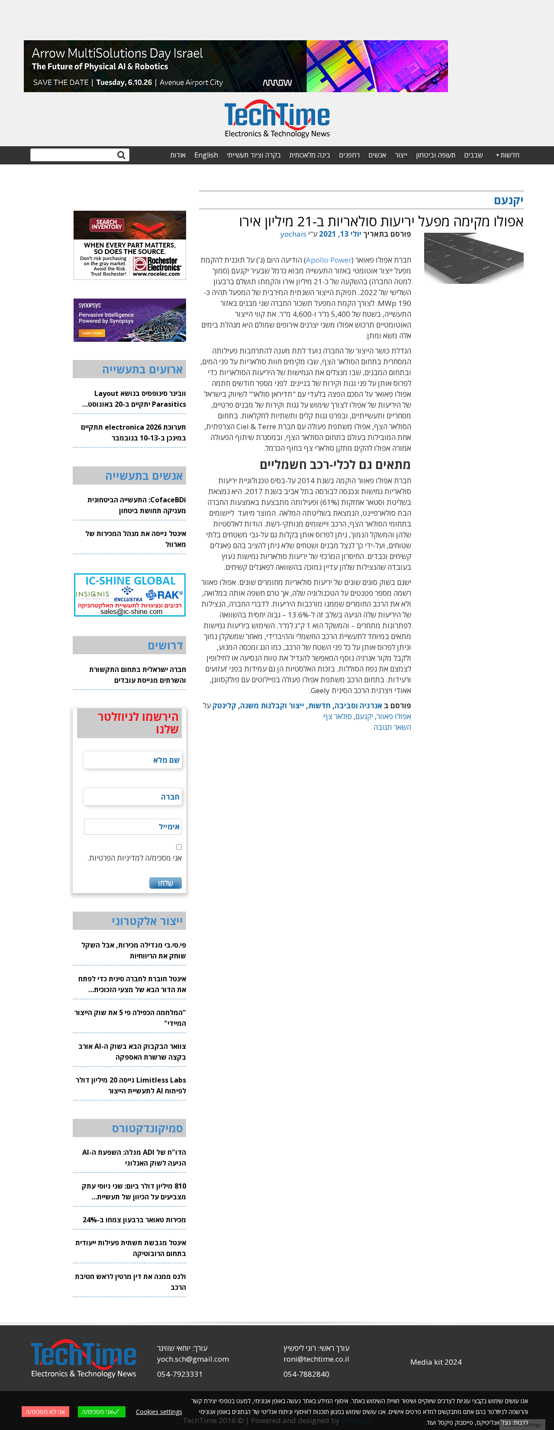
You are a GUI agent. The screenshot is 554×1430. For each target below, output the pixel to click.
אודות (178, 155)
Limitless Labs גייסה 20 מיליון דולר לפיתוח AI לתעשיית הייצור (131, 1085)
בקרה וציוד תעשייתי (254, 155)
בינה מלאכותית (310, 155)
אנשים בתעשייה (144, 475)
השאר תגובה (392, 727)
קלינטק (224, 705)
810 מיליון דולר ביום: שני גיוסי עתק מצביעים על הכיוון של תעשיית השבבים (134, 1191)
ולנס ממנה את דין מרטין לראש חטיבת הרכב (130, 1282)
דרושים (165, 645)
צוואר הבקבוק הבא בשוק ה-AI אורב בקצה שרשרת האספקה (132, 1051)
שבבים (473, 155)
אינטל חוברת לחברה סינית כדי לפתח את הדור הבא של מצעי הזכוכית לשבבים (132, 984)
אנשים (377, 155)
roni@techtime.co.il (316, 1359)
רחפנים (349, 155)
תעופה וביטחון (435, 155)
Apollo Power (328, 260)
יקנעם (364, 716)
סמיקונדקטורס (147, 1128)
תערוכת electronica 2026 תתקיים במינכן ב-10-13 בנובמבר (133, 432)
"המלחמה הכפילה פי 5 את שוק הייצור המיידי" (130, 1018)
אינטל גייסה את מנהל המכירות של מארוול (135, 539)
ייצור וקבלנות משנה (272, 705)
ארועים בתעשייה (142, 369)
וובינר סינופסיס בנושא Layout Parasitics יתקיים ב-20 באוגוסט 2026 (137, 399)
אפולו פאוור (394, 716)
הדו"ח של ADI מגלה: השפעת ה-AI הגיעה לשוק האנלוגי (134, 1157)
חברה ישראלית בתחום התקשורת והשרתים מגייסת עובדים (137, 675)
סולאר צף (337, 716)
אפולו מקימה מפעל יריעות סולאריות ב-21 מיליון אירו (381, 221)
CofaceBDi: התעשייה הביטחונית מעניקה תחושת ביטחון (136, 505)
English (206, 155)
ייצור (401, 155)
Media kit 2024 (436, 1362)
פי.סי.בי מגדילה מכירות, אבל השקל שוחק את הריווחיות (133, 950)
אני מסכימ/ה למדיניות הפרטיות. (134, 858)
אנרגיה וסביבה (358, 705)
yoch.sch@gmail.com (193, 1359)
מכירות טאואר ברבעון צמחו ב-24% (134, 1219)
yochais (293, 234)
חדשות (510, 155)
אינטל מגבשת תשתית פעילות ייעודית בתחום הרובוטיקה (130, 1248)
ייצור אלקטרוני (147, 920)
